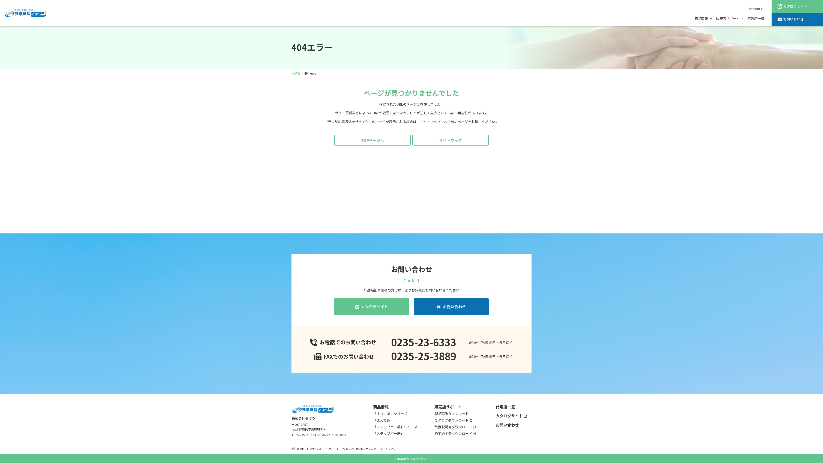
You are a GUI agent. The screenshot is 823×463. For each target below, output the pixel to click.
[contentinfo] (411, 428)
